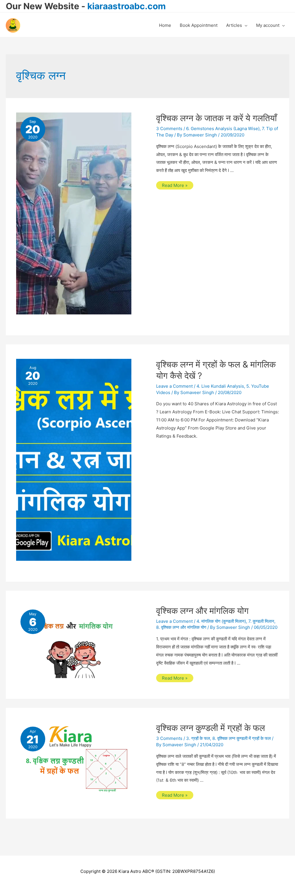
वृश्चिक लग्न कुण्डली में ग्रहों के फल (210, 728)
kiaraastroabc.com (126, 6)
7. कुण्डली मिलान (261, 621)
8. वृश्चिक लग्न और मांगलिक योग (181, 627)
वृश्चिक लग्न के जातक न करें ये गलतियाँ (216, 118)
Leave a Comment (174, 386)
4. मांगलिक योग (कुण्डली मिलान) (221, 621)
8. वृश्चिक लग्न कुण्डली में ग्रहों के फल (241, 738)
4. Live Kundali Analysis (220, 386)
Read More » (175, 186)
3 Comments (169, 128)
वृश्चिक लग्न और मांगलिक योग (202, 610)
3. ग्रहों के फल (198, 738)
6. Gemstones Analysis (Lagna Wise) (223, 128)
